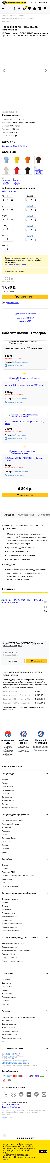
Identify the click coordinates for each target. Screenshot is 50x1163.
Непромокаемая (8, 790)
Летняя (5, 783)
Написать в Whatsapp (26, 314)
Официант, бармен (9, 838)
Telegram (5, 1107)
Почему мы (6, 979)
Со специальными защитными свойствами (18, 875)
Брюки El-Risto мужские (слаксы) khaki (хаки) (24, 384)
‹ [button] (4, 68)
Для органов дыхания (10, 899)
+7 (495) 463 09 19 (11, 1053)
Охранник (5, 848)
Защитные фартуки (9, 927)
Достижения (6, 983)
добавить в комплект (17, 365)
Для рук (5, 902)
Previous (3, 627)
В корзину (38, 661)
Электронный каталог (10, 1034)
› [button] (46, 68)
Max (19, 1107)
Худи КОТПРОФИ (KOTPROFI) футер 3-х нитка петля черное (23, 644)
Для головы (6, 909)
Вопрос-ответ (7, 993)
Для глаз (5, 906)
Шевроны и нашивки (9, 957)
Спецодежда (8, 773)
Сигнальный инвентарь (11, 930)
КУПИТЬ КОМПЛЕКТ (27, 495)
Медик (4, 852)
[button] (6, 160)
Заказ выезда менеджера (11, 1038)
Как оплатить (7, 1020)
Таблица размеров (9, 191)
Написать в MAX (25, 321)
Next (47, 627)
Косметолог (6, 827)
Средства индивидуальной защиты (19, 893)
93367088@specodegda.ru (15, 1062)
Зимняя (5, 779)
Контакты (5, 1004)
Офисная (5, 804)
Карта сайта (7, 1118)
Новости (5, 990)
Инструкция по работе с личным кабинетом (18, 1017)
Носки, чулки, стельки (10, 886)
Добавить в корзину (26, 297)
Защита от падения (9, 916)
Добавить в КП (12, 302)
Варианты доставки (9, 1024)
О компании (7, 973)
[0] (24, 8)
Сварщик (5, 845)
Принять (43, 1151)
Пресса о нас (7, 986)
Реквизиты (6, 1000)
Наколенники (7, 920)
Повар (4, 834)
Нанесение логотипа (10, 1031)
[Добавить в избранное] (45, 602)
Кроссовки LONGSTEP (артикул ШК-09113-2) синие (24, 422)
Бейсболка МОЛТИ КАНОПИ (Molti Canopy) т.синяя (24, 459)
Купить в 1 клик (14, 661)
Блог (3, 1041)
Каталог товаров (12, 766)
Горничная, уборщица (10, 824)
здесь (5, 1159)
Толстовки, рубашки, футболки (13, 943)
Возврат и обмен (8, 1027)
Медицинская (7, 879)
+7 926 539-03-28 (10, 1104)
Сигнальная (6, 793)
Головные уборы (8, 954)
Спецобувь (7, 859)
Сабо (4, 882)
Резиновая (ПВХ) (8, 872)
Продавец (6, 831)
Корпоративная (8, 800)
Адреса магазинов (9, 997)
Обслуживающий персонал (12, 820)
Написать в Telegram (25, 318)
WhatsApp (13, 1107)
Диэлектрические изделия (12, 923)
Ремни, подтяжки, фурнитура (13, 961)
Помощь (6, 1011)
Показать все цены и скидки (15, 264)
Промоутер (6, 841)
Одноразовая (7, 797)
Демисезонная (7, 786)
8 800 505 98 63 (9, 1058)
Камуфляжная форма (10, 807)
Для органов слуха (9, 913)
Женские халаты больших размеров (15, 950)
